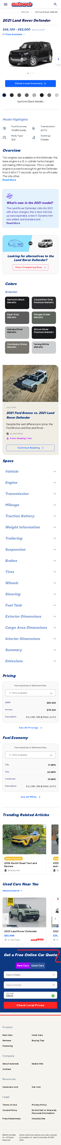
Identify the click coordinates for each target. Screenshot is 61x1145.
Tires (9, 571)
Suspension (15, 549)
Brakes (11, 560)
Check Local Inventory (29, 83)
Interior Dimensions (22, 638)
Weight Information (22, 527)
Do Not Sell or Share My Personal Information (44, 1111)
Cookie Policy (10, 1110)
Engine (11, 482)
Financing (8, 1045)
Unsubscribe (38, 1118)
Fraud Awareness (12, 1118)
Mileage (12, 505)
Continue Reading (29, 447)
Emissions (14, 661)
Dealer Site (37, 1063)
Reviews (7, 1040)
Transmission (16, 493)
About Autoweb (11, 1063)
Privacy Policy (39, 1104)
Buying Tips (38, 1040)
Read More (9, 180)
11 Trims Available (12, 34)
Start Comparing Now (28, 267)
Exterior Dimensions (23, 616)
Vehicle (11, 471)
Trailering (13, 538)
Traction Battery (19, 516)
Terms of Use (10, 1104)
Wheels (11, 583)
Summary (13, 650)
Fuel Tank (13, 605)
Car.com (36, 1087)
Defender (25, 12)
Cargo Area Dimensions (26, 627)
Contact (7, 1069)
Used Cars (37, 965)
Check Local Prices (30, 1005)
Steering (12, 594)
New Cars (23, 965)
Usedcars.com (10, 1087)
